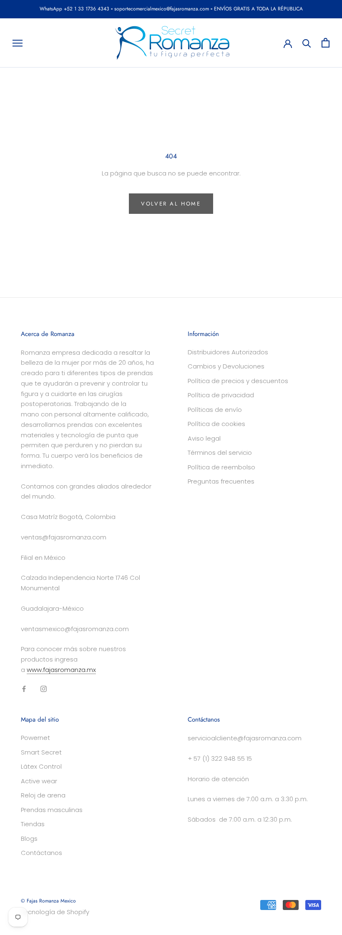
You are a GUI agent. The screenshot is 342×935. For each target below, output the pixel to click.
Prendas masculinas (52, 809)
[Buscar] (306, 42)
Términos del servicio (220, 452)
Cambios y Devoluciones (226, 366)
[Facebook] (24, 689)
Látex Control (41, 766)
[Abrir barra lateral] (18, 42)
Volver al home (171, 204)
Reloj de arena (43, 795)
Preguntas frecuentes (221, 481)
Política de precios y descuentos (238, 380)
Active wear (39, 781)
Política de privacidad (221, 395)
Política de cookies (216, 423)
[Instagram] (43, 689)
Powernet (35, 737)
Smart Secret (41, 752)
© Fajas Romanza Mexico (48, 901)
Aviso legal (204, 438)
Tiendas (33, 824)
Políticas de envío (215, 409)
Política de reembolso (221, 467)
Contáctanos (41, 852)
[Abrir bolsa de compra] (325, 43)
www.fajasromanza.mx (61, 669)
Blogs (29, 838)
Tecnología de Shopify (55, 911)
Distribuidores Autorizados (228, 352)
